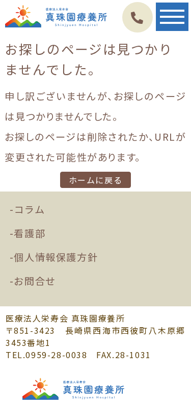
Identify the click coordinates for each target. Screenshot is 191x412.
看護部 (29, 233)
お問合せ (35, 281)
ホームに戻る (96, 180)
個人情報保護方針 (56, 257)
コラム (29, 209)
